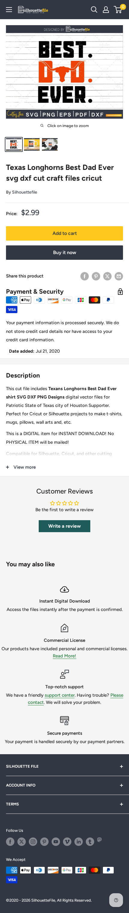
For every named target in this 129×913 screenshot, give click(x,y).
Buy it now (64, 252)
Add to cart (64, 233)
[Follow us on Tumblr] (90, 841)
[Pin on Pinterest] (96, 276)
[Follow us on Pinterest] (44, 841)
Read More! (64, 656)
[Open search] (94, 9)
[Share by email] (119, 276)
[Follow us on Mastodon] (101, 841)
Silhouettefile (24, 192)
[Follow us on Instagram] (33, 841)
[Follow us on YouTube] (56, 841)
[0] (118, 9)
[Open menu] (9, 9)
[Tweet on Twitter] (107, 276)
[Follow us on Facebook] (10, 841)
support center (60, 695)
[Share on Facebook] (84, 276)
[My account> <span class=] (106, 9)
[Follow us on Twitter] (21, 841)
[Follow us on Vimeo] (67, 841)
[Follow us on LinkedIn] (78, 841)
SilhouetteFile (43, 900)
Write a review (64, 526)
